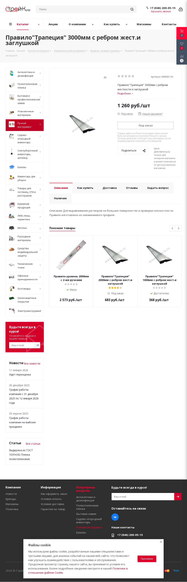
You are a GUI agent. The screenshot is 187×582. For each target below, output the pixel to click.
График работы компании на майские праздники (22, 422)
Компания (13, 487)
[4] (129, 76)
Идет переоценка (20, 374)
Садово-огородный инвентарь (89, 520)
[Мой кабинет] (181, 9)
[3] (126, 76)
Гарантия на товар (53, 509)
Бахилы (81, 532)
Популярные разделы (85, 489)
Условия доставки (52, 504)
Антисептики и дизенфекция (85, 498)
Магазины (12, 504)
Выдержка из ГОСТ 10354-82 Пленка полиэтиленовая (21, 454)
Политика (11, 509)
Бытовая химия (86, 514)
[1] (119, 76)
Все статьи (33, 443)
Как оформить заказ (54, 494)
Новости (11, 494)
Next (178, 228)
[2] (122, 76)
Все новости (32, 363)
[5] (133, 76)
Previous (173, 228)
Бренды (10, 499)
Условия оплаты (51, 499)
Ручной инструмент (89, 527)
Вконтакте (115, 517)
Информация (51, 487)
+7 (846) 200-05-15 (162, 7)
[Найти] (132, 9)
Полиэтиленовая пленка (87, 507)
